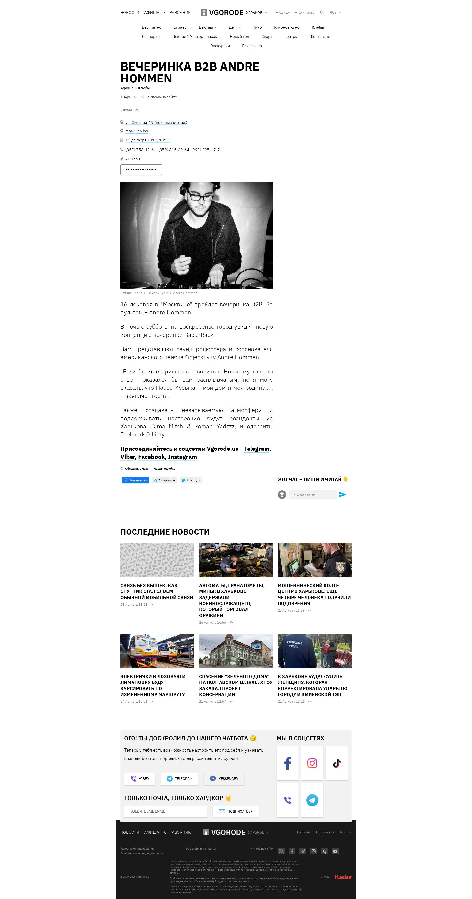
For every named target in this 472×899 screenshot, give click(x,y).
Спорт (266, 36)
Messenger (228, 778)
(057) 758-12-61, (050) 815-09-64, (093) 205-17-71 (173, 149)
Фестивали (320, 36)
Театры (291, 36)
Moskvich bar (136, 130)
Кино (257, 27)
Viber (127, 457)
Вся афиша (252, 45)
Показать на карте (141, 169)
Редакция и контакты (201, 848)
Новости (129, 12)
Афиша (151, 12)
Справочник (177, 12)
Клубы (126, 110)
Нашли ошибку (164, 468)
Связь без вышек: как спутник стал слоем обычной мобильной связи (156, 591)
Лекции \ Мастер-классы (195, 36)
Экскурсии (220, 45)
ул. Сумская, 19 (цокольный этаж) (156, 122)
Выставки (208, 27)
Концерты (151, 36)
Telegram (256, 448)
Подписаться (240, 811)
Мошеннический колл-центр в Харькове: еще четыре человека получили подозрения (314, 594)
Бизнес (180, 27)
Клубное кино (286, 27)
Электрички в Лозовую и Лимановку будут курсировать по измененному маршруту (153, 685)
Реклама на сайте (161, 97)
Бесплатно (151, 27)
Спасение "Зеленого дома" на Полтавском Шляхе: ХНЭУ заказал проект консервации (236, 685)
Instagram (182, 457)
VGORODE (228, 832)
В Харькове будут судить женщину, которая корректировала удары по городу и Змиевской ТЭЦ (313, 685)
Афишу (284, 12)
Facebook (151, 457)
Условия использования (137, 848)
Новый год (239, 36)
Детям (234, 27)
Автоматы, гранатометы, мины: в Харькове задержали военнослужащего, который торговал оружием (232, 600)
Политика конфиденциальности (142, 853)
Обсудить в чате (137, 468)
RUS (333, 12)
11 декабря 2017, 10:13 (147, 140)
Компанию (306, 12)
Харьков (256, 832)
